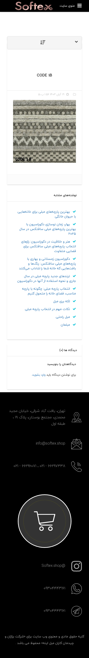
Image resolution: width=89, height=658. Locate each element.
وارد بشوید (39, 374)
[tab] (44, 42)
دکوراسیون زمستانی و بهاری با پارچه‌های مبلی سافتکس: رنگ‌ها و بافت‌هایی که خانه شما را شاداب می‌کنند (47, 263)
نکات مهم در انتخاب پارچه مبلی (48, 309)
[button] (44, 42)
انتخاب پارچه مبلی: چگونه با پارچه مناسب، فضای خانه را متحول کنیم (49, 291)
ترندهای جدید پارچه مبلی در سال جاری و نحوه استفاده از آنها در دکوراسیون (46, 278)
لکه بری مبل (62, 301)
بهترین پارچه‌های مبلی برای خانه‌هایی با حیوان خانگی (47, 214)
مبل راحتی (63, 317)
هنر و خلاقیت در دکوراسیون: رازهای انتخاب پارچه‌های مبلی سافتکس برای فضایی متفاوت (48, 246)
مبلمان (66, 325)
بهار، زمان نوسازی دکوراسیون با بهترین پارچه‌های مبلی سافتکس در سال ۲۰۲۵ (47, 229)
